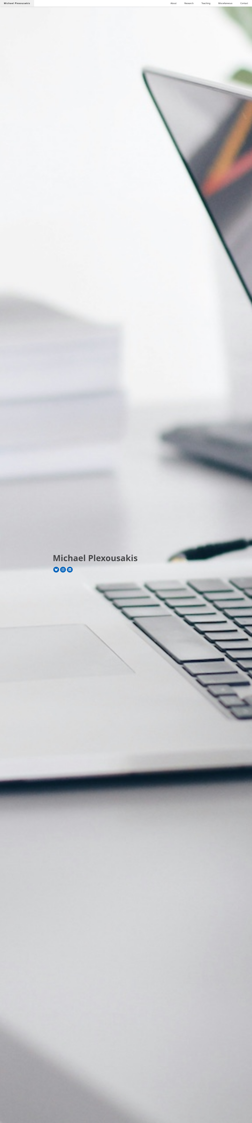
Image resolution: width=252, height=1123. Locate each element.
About (173, 3)
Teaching (205, 3)
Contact (244, 3)
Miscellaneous (225, 3)
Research (189, 3)
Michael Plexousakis (17, 3)
